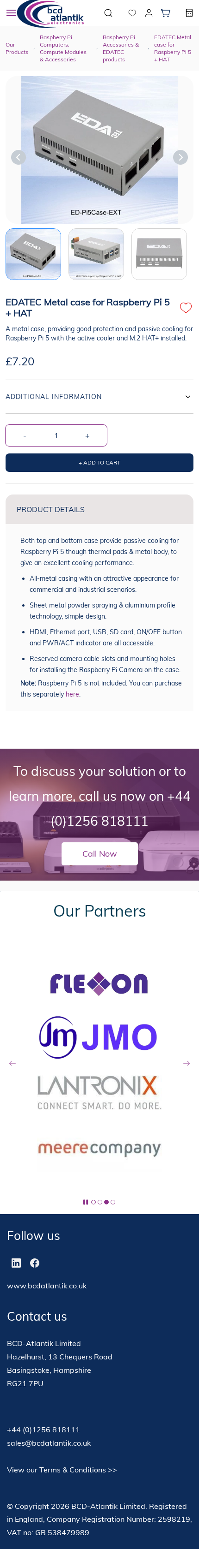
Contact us (37, 1316)
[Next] (180, 157)
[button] (125, 13)
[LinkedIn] (16, 1263)
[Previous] (18, 157)
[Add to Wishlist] (186, 307)
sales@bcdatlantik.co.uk (49, 1443)
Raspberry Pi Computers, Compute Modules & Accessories (63, 48)
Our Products (17, 48)
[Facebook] (35, 1263)
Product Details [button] (51, 509)
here (72, 694)
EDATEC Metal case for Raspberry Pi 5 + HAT (172, 48)
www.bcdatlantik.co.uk (47, 1285)
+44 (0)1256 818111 (43, 1429)
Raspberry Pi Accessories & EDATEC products (121, 48)
